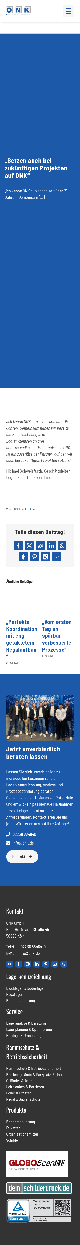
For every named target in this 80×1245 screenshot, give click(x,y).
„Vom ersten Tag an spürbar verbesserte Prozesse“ (57, 635)
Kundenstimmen (29, 508)
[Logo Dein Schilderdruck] (39, 1183)
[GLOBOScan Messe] (37, 1153)
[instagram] (27, 964)
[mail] (54, 964)
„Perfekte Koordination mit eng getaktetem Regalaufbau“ (21, 639)
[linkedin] (36, 964)
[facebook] (18, 964)
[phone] (63, 964)
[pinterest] (45, 964)
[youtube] (9, 964)
